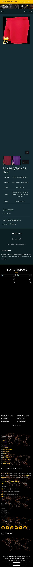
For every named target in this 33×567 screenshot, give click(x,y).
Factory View (5, 515)
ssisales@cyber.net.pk (24, 2)
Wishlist (27, 5)
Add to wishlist (9, 210)
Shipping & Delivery (16, 244)
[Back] (2, 11)
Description (16, 233)
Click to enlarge (27, 152)
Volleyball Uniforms (15, 220)
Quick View (14, 282)
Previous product (25, 11)
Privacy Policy (5, 513)
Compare (8, 213)
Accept (16, 564)
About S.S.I (4, 511)
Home (3, 509)
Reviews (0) (17, 239)
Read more (6, 421)
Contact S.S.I (5, 517)
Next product (30, 11)
